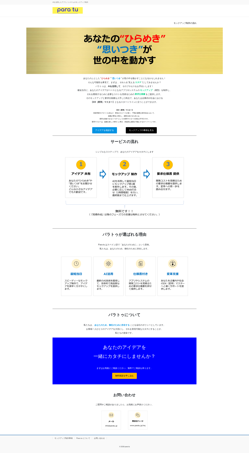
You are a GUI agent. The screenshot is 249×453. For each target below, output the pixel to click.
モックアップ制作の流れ (185, 23)
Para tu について (83, 438)
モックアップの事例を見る (141, 130)
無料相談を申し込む (124, 376)
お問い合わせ (99, 438)
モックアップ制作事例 (63, 438)
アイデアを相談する (104, 130)
